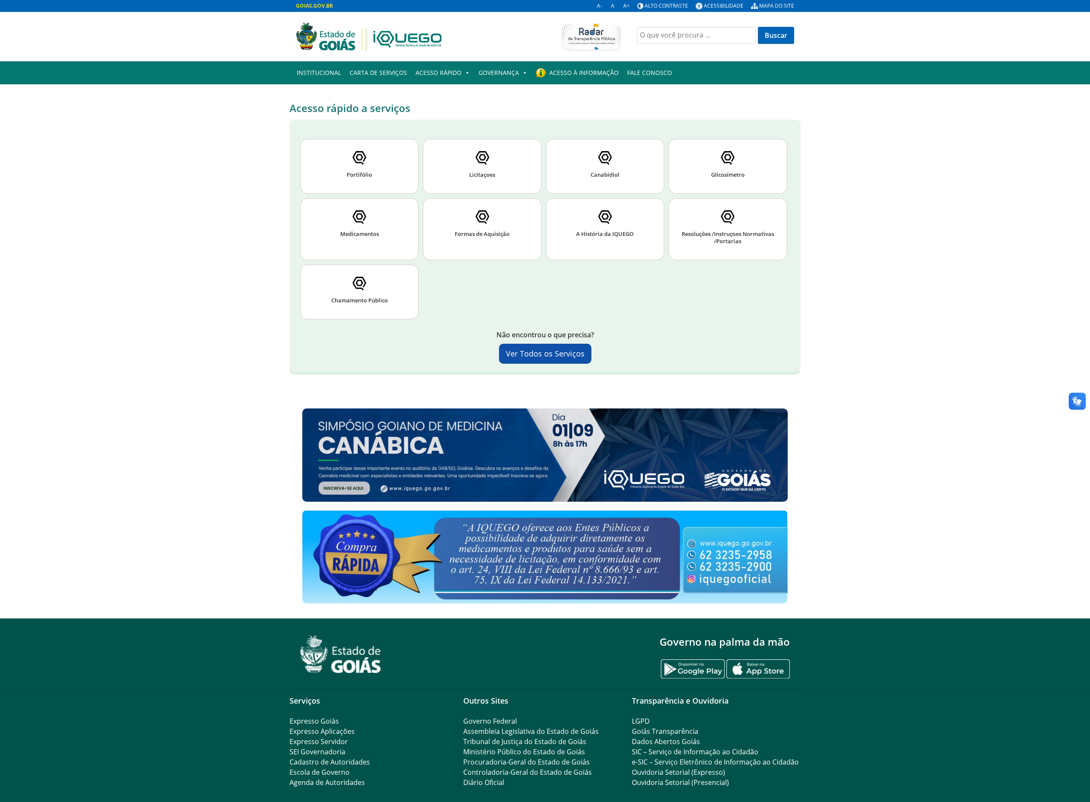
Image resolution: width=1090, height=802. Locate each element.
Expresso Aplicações (322, 731)
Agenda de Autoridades (327, 782)
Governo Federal (490, 721)
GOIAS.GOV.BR (314, 5)
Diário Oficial (483, 782)
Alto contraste (666, 5)
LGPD (641, 721)
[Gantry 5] (340, 654)
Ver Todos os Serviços (545, 353)
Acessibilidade (723, 5)
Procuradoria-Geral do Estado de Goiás (526, 762)
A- (599, 5)
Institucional (319, 73)
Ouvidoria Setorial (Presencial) (680, 782)
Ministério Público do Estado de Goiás (524, 751)
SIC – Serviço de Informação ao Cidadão (695, 751)
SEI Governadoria (317, 751)
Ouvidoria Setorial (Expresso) (678, 772)
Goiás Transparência (665, 731)
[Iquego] (369, 35)
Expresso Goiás (314, 721)
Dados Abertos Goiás (666, 741)
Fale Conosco (649, 73)
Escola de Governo (320, 772)
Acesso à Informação (584, 73)
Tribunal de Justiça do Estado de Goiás (524, 741)
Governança (499, 73)
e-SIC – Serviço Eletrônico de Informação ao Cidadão (715, 762)
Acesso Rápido (439, 73)
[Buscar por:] (696, 35)
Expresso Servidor (319, 741)
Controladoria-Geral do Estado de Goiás (527, 772)
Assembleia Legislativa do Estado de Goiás (531, 731)
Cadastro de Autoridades (330, 762)
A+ (626, 5)
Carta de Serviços (378, 73)
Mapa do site (776, 5)
